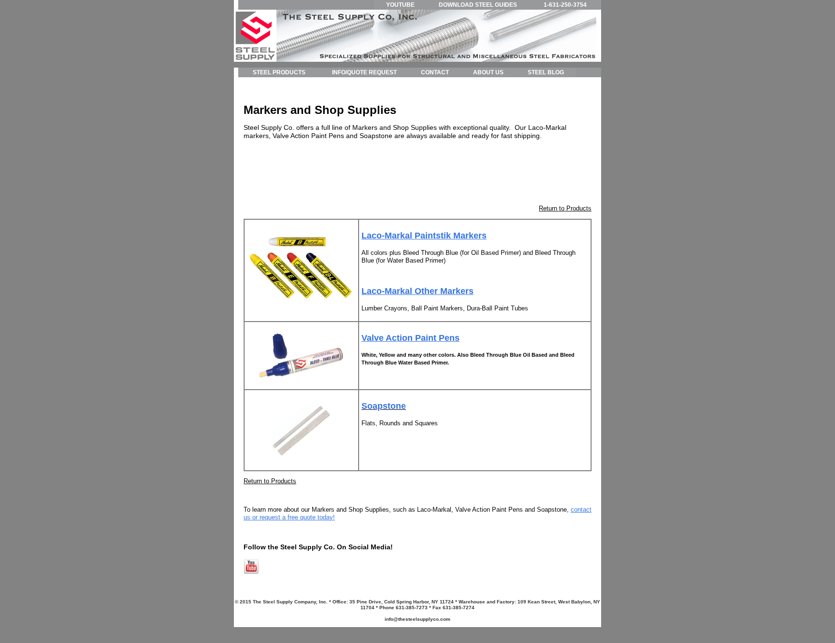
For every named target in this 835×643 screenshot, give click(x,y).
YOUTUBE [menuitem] (400, 4)
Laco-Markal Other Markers (417, 291)
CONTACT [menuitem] (435, 72)
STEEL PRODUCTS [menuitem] (279, 72)
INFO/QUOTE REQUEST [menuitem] (364, 72)
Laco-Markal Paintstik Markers (424, 235)
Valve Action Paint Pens (410, 338)
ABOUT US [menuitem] (488, 72)
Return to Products (565, 208)
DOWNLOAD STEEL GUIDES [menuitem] (478, 4)
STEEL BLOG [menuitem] (546, 72)
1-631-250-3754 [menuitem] (565, 4)
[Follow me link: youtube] (251, 572)
